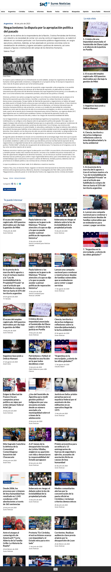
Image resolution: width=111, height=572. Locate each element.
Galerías (66, 12)
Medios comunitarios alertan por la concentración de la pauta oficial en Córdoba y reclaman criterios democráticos (65, 495)
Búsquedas (76, 12)
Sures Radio (96, 12)
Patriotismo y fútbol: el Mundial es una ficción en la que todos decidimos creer (39, 360)
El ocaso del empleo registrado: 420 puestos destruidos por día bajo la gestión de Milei (14, 223)
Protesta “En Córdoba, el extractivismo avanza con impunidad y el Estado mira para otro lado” (40, 537)
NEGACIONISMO (19, 178)
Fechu (57, 12)
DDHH (11, 178)
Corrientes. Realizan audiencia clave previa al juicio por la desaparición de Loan (65, 536)
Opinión (86, 12)
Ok (55, 569)
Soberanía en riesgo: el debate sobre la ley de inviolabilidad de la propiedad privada (65, 223)
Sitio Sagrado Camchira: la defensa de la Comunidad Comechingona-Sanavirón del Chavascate (14, 450)
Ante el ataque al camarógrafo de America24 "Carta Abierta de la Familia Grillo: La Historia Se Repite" (12, 539)
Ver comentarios (9, 189)
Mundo (49, 12)
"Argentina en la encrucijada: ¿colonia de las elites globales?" (66, 358)
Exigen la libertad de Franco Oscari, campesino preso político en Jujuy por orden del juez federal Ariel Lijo (13, 401)
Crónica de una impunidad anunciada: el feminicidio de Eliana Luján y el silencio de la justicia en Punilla (39, 324)
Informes (40, 12)
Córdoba (22, 12)
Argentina (12, 12)
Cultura (31, 12)
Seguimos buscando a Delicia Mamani (13, 357)
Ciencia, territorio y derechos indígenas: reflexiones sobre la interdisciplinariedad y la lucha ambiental (65, 324)
